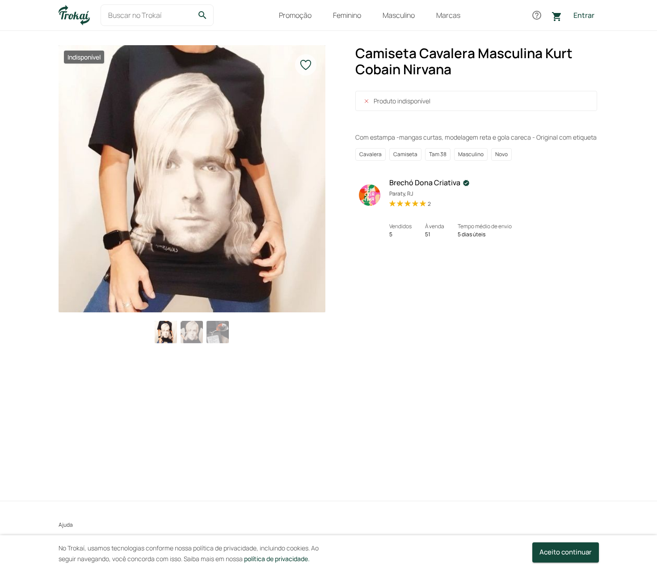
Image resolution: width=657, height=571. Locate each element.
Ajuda (66, 524)
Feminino (347, 15)
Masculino (399, 15)
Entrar (583, 15)
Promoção (295, 15)
